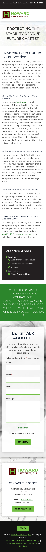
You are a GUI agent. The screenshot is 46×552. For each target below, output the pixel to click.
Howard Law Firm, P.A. (21, 534)
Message (10, 399)
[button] (40, 14)
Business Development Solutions (22, 543)
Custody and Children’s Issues (23, 260)
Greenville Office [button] (23, 509)
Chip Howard (21, 102)
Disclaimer (23, 427)
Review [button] (23, 528)
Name (8, 362)
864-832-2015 (36, 2)
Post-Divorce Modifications (22, 263)
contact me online (25, 234)
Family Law (12, 257)
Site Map (21, 540)
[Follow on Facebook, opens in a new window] (23, 6)
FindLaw (23, 546)
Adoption (14, 267)
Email (9, 374)
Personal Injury (14, 271)
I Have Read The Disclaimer (24, 433)
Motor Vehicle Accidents (20, 274)
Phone (8, 387)
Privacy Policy (33, 540)
